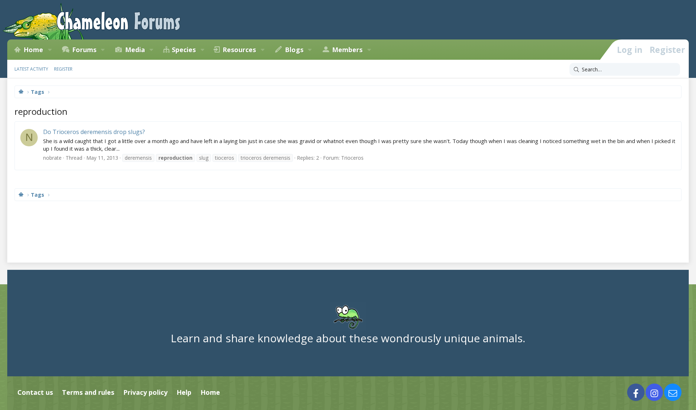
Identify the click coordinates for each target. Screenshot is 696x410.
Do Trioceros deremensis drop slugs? (94, 132)
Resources (239, 49)
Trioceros (352, 157)
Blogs (294, 49)
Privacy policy (145, 392)
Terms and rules (88, 392)
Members (347, 49)
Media (135, 49)
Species (184, 49)
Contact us (35, 392)
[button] (49, 49)
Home (33, 49)
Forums (84, 49)
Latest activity (31, 69)
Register (63, 69)
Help (184, 392)
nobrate (52, 157)
